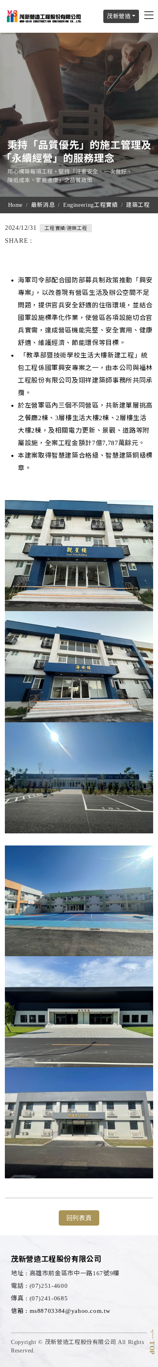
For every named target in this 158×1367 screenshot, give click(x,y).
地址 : (19, 1273)
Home (15, 205)
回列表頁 (79, 1217)
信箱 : (19, 1311)
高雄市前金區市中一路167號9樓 (65, 1273)
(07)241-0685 (39, 1298)
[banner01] (79, 114)
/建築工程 (66, 228)
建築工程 (138, 205)
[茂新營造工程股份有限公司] (44, 16)
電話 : (19, 1286)
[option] (79, 114)
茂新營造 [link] (119, 16)
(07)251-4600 (39, 1286)
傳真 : (19, 1298)
